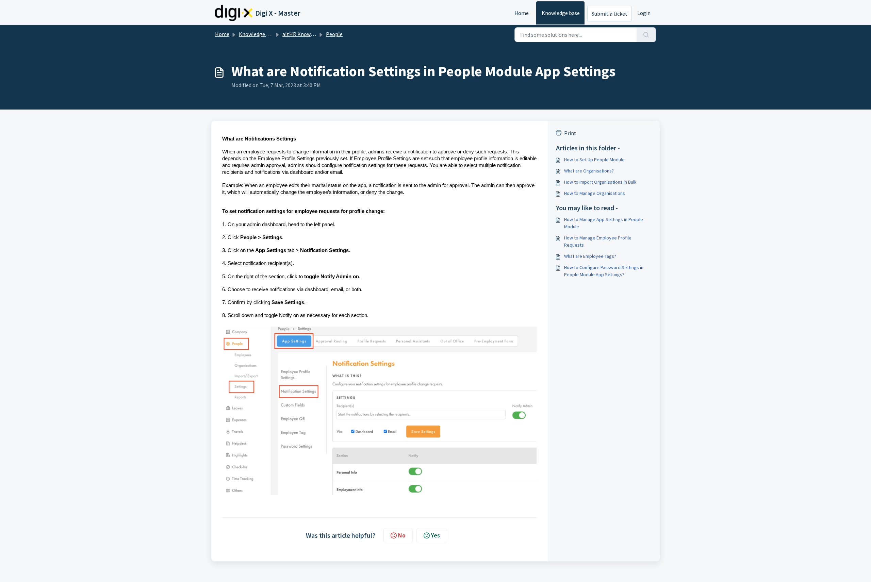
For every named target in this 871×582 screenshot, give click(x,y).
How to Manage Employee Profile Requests (597, 241)
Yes (435, 535)
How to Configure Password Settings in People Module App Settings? (603, 271)
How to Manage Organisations (594, 193)
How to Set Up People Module (594, 159)
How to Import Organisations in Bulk (600, 182)
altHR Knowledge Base (309, 34)
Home (521, 13)
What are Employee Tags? (590, 256)
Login (644, 13)
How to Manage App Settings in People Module (603, 223)
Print (570, 133)
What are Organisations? (589, 171)
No (402, 535)
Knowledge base (561, 13)
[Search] (646, 34)
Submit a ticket (609, 13)
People (334, 34)
